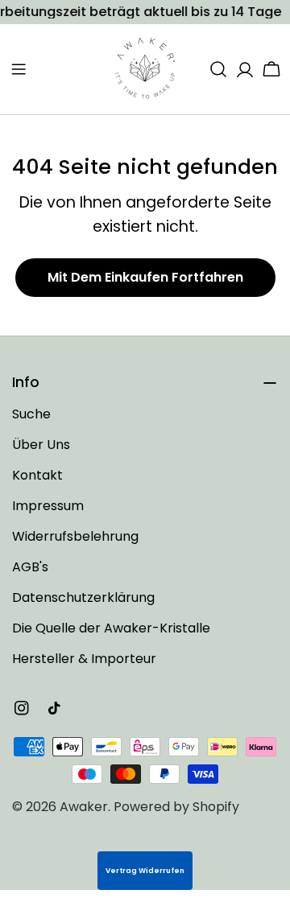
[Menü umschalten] (18, 69)
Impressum (48, 505)
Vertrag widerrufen (145, 870)
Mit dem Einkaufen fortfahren (145, 277)
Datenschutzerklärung (83, 597)
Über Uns (41, 444)
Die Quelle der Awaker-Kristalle (111, 628)
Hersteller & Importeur (84, 658)
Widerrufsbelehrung (75, 536)
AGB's (30, 567)
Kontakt (37, 475)
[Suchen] (218, 69)
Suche (31, 414)
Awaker (84, 806)
